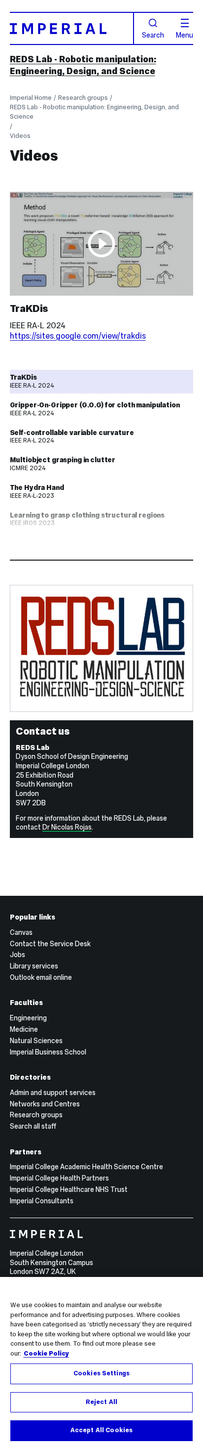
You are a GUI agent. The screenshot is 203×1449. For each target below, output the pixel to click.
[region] (101, 1363)
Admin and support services (53, 1092)
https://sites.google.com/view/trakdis (78, 336)
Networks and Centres (45, 1103)
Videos (20, 135)
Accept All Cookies (101, 1430)
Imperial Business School (48, 1052)
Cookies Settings (101, 1373)
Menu (184, 35)
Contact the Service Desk (50, 943)
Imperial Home (31, 97)
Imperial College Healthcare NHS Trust (69, 1189)
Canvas (21, 932)
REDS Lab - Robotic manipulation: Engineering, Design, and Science (83, 65)
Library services (34, 966)
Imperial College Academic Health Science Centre (86, 1166)
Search (153, 35)
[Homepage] (72, 28)
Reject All (101, 1402)
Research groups (83, 97)
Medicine (24, 1029)
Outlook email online (41, 977)
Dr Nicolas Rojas (67, 827)
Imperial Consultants (41, 1200)
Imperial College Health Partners (59, 1178)
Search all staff (33, 1126)
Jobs (17, 954)
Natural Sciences (36, 1040)
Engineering (28, 1017)
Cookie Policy (46, 1354)
